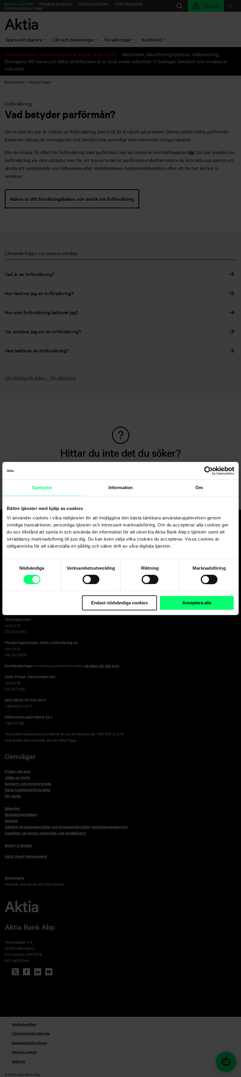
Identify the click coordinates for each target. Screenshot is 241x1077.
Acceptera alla (196, 602)
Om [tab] (199, 487)
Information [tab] (120, 487)
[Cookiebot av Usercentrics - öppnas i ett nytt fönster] (208, 470)
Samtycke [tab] (42, 487)
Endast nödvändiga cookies (119, 602)
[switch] (91, 579)
